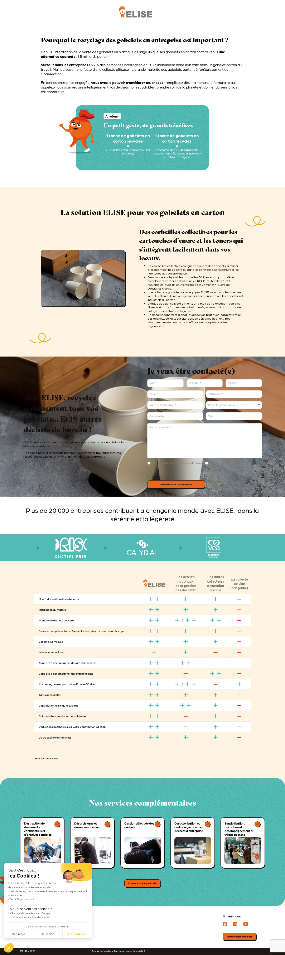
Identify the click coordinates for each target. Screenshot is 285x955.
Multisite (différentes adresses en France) (176, 463)
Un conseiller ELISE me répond (176, 484)
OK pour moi (77, 934)
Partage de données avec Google (31, 913)
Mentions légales (101, 951)
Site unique (216, 463)
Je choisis (48, 934)
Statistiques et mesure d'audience (31, 917)
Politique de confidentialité (129, 951)
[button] (9, 948)
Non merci (18, 934)
